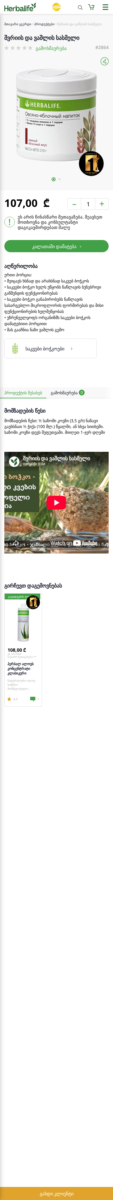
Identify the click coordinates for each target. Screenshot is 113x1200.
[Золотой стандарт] (56, 7)
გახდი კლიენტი (57, 1193)
